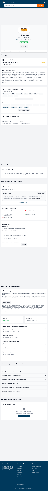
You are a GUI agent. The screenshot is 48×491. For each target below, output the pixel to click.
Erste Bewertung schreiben (24, 415)
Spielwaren (26, 107)
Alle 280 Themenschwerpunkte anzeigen (24, 99)
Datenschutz (34, 468)
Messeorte (19, 474)
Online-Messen (20, 468)
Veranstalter (19, 472)
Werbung (19, 478)
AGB (33, 470)
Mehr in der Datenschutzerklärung (34, 198)
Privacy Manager (35, 472)
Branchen (19, 470)
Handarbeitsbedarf (15, 104)
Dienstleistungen (6, 104)
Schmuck (20, 107)
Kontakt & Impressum (36, 466)
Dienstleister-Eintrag (21, 480)
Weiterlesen (24, 244)
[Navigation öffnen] (44, 2)
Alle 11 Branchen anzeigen (24, 110)
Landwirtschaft (14, 107)
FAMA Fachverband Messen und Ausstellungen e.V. (23, 484)
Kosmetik (42, 104)
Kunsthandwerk (6, 107)
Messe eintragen (20, 476)
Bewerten (25, 46)
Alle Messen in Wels (23, 202)
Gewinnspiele (19, 466)
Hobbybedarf (29, 104)
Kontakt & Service (6, 302)
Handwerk (23, 104)
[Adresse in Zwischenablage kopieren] (15, 189)
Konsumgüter (36, 104)
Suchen (41, 5)
